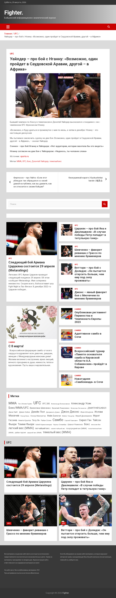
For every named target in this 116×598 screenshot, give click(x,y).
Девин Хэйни (24, 412)
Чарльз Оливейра (59, 425)
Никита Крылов (24, 420)
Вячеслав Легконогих (78, 408)
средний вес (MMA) (34, 433)
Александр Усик (81, 403)
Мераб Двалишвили (84, 416)
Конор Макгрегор (38, 416)
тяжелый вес (55, 161)
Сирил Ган (85, 420)
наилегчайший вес (58, 428)
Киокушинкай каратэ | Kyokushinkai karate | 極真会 (85, 179)
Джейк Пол (38, 411)
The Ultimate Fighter (25, 404)
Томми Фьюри (26, 424)
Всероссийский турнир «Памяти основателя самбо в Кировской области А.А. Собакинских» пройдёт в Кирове (91, 359)
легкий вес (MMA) (21, 428)
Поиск (105, 204)
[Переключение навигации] (8, 27)
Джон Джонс (70, 411)
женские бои (95, 425)
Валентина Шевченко (40, 408)
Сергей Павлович (71, 420)
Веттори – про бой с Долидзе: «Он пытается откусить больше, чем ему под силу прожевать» (90, 274)
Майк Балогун (54, 416)
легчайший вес (42, 428)
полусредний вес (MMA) (76, 428)
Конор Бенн (25, 416)
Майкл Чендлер (68, 416)
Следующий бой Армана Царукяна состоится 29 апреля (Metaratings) (31, 266)
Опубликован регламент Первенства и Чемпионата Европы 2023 (91, 317)
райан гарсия (20, 433)
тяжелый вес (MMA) (57, 432)
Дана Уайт (13, 412)
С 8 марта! (15, 346)
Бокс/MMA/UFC (18, 407)
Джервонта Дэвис (53, 412)
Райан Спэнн (46, 420)
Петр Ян (36, 420)
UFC (12, 54)
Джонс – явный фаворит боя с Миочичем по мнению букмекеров (91, 295)
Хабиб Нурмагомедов (44, 425)
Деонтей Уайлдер (40, 161)
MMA (19, 161)
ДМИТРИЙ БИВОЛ (97, 408)
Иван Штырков (86, 412)
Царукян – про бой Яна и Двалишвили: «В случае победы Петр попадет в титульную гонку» (90, 233)
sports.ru (24, 156)
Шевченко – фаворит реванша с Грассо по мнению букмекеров (88, 253)
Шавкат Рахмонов (75, 424)
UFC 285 (46, 403)
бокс (29, 161)
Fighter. (13, 12)
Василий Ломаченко (60, 408)
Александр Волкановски (60, 404)
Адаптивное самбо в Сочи (88, 335)
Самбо (11, 342)
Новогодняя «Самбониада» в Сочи (89, 380)
